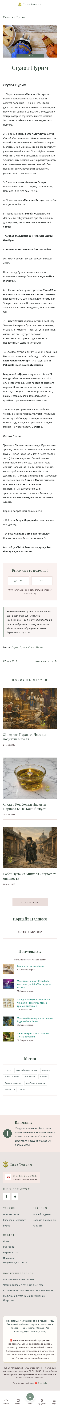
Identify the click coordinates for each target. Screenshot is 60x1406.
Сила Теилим (29, 1077)
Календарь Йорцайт (14, 1219)
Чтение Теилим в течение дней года (23, 1284)
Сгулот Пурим (35, 647)
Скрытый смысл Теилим (26, 1070)
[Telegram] (15, 1196)
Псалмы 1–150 (11, 1214)
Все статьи (30, 902)
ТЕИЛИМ (43, 1077)
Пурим (20, 17)
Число (22, 1090)
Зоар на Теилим (12, 1077)
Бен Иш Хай (10, 1090)
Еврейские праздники (35, 1083)
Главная (8, 17)
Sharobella (42, 1383)
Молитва (46, 1070)
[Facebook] (6, 1196)
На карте (37, 1225)
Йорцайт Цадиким (13, 1083)
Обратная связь (12, 1252)
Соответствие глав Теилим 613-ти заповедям (28, 1290)
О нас (6, 1241)
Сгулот (15, 647)
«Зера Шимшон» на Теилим (18, 1279)
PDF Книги (9, 1246)
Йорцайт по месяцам (44, 1219)
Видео (6, 1225)
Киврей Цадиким (42, 1214)
